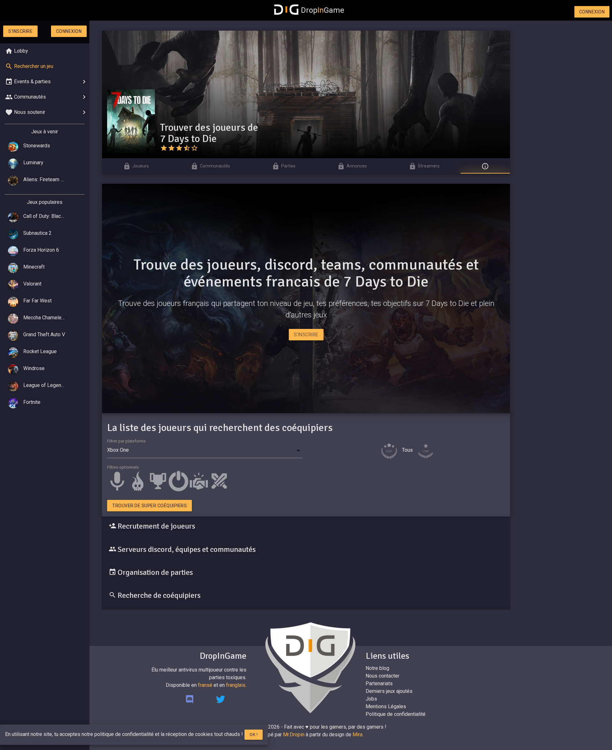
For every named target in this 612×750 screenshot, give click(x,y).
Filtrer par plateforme (126, 441)
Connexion (592, 11)
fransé (205, 685)
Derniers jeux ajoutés (389, 691)
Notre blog (377, 668)
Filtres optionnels (123, 467)
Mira (357, 734)
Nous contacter (382, 676)
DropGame (322, 10)
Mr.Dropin (293, 734)
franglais (235, 685)
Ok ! (254, 734)
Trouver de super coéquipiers (149, 505)
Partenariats (379, 683)
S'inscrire (20, 31)
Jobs (371, 699)
